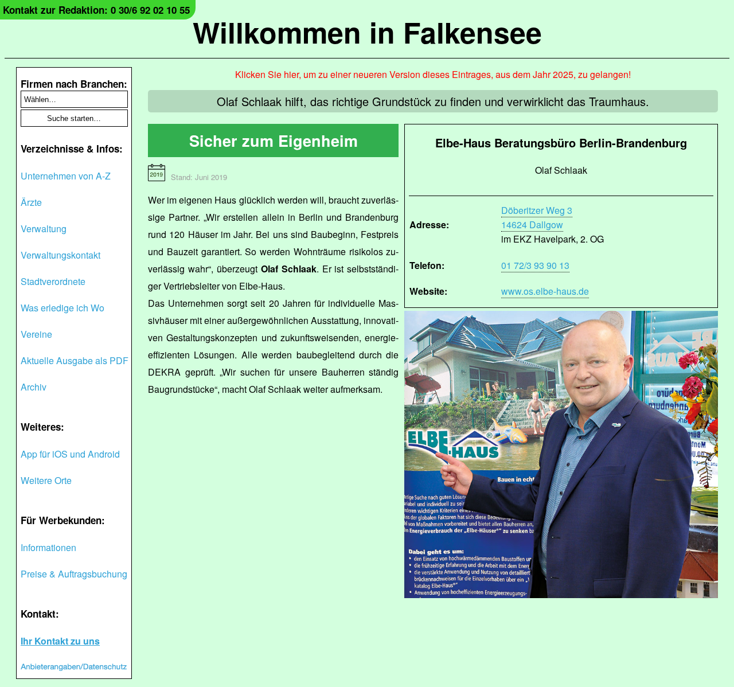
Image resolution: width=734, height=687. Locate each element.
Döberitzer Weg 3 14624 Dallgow (536, 217)
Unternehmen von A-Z (66, 175)
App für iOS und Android (70, 453)
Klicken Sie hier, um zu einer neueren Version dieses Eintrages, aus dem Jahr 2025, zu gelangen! (433, 74)
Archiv (33, 386)
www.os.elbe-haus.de (545, 291)
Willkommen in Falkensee (367, 31)
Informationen (48, 547)
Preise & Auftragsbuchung (74, 573)
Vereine (36, 334)
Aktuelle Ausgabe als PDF (74, 360)
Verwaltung (44, 228)
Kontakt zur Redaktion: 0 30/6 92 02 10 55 (96, 10)
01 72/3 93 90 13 (535, 265)
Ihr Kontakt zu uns (60, 640)
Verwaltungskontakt (60, 254)
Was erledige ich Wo (62, 307)
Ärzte (31, 202)
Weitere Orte (46, 480)
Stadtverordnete (53, 281)
